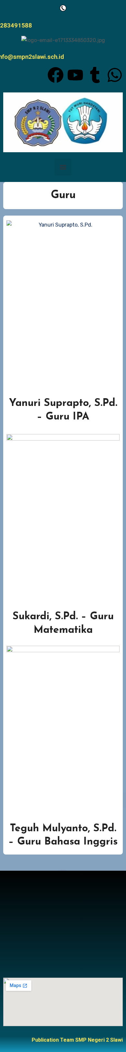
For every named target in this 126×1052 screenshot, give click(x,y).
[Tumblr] (95, 75)
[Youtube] (75, 75)
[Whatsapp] (115, 75)
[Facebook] (55, 75)
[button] (63, 167)
